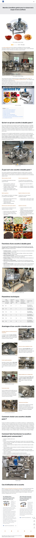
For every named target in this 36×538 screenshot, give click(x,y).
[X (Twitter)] (11, 531)
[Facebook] (5, 531)
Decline (32, 536)
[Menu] (33, 1)
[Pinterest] (18, 531)
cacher (7, 108)
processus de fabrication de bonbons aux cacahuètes (13, 488)
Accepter (27, 536)
